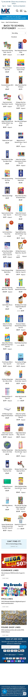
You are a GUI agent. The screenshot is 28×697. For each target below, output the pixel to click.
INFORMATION (5, 672)
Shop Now (5, 635)
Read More (21, 28)
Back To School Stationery (12, 22)
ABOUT (3, 677)
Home (2, 22)
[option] (14, 17)
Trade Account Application (19, 6)
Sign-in (4, 6)
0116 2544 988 (6, 1)
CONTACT (4, 682)
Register (9, 6)
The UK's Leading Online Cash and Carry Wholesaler (13, 666)
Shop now (5, 578)
